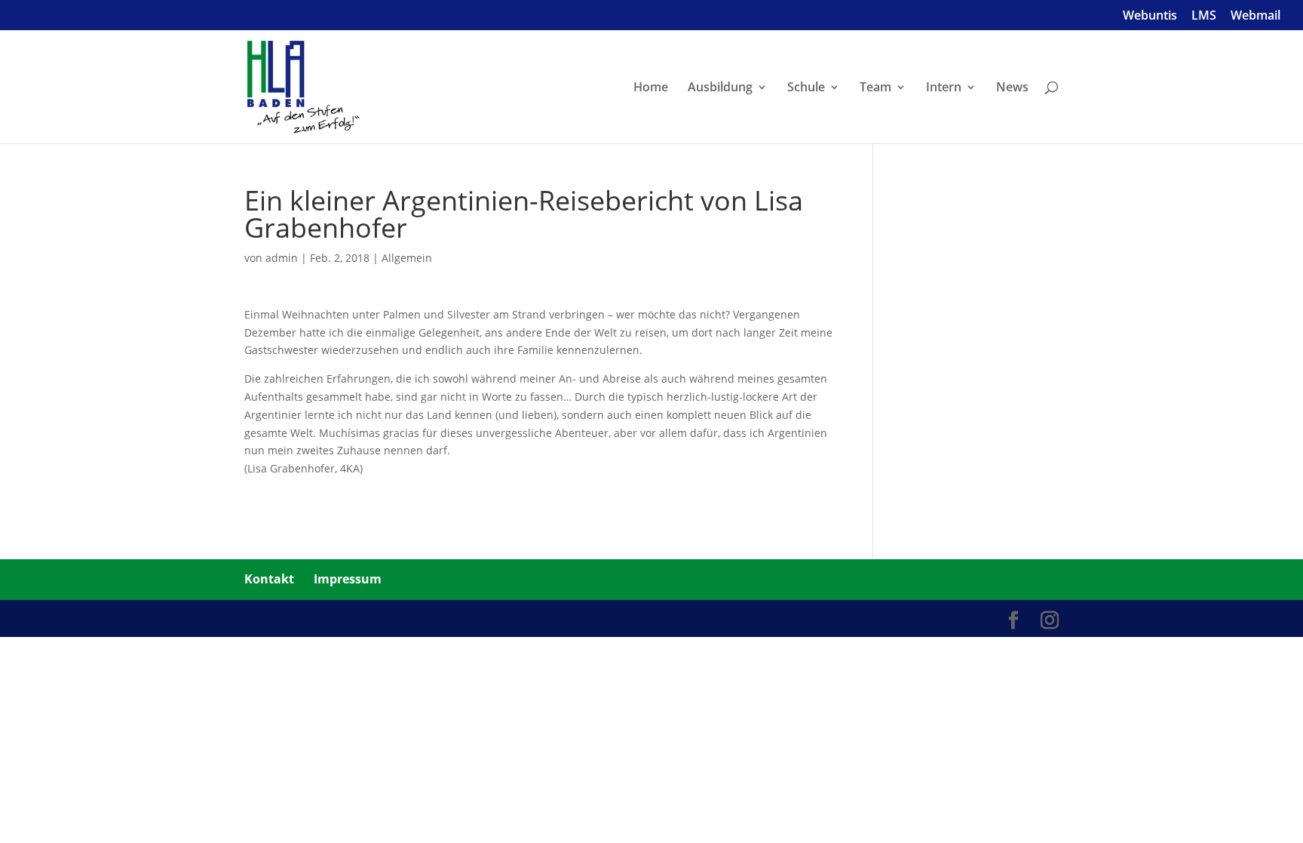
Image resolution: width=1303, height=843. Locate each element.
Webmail (1255, 16)
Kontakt (269, 579)
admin (281, 258)
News (1012, 88)
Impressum (348, 579)
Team (875, 88)
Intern (943, 88)
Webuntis (1150, 16)
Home (650, 88)
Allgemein (407, 258)
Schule (806, 88)
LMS (1203, 16)
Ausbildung (720, 88)
